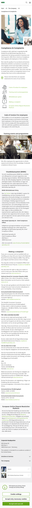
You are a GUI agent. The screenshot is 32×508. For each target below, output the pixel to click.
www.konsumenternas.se (12, 393)
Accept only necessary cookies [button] (16, 499)
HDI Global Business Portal (15, 475)
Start (2, 8)
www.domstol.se (16, 273)
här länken (8, 193)
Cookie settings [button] (16, 494)
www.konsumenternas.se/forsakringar (17, 311)
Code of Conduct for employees (18, 87)
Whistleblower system (15, 97)
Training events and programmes (18, 92)
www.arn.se (4, 282)
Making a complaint (14, 102)
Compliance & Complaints (8, 11)
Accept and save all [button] (16, 504)
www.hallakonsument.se (13, 299)
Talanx (9, 469)
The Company (12, 8)
